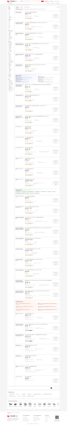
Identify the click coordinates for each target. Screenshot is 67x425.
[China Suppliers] (12, 1)
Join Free (59, 1)
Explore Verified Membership (26, 419)
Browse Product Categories (37, 418)
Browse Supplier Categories (37, 419)
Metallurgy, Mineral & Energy (12, 4)
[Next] (58, 388)
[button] (8, 404)
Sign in (56, 1)
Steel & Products (18, 4)
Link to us (46, 419)
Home (8, 4)
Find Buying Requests (25, 418)
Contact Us (46, 418)
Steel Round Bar (22, 4)
